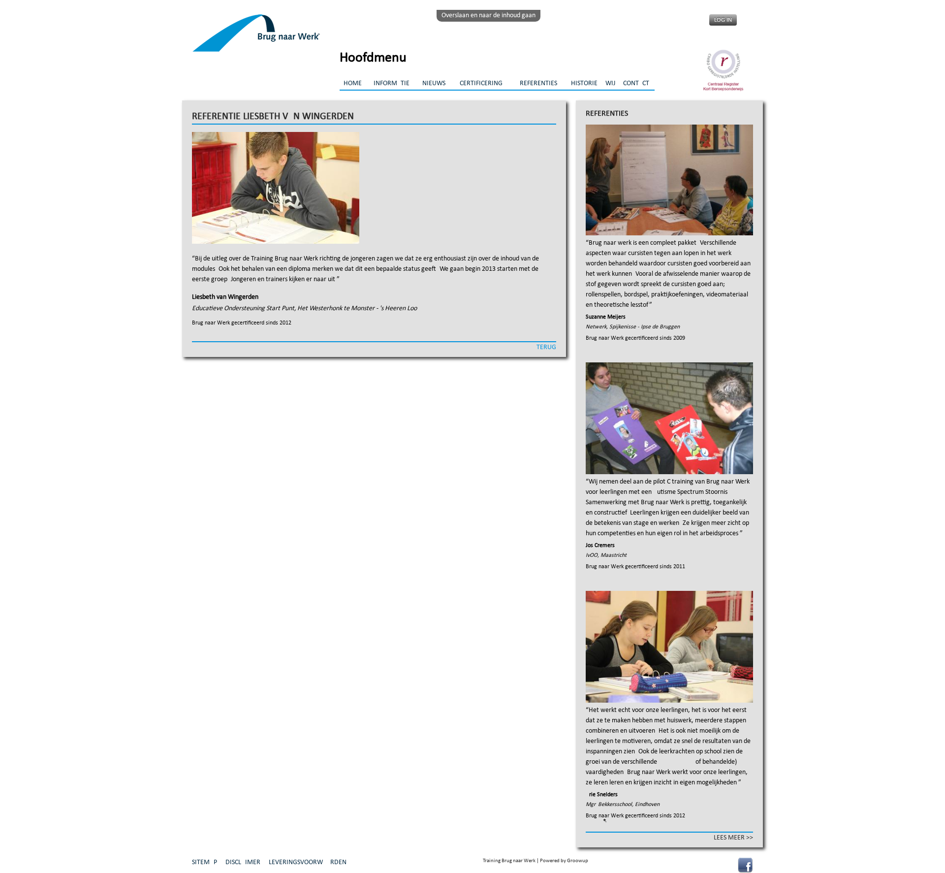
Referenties (538, 83)
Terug (546, 347)
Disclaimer (242, 862)
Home (353, 83)
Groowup (577, 861)
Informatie (392, 83)
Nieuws (433, 83)
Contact (636, 83)
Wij (610, 83)
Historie (584, 83)
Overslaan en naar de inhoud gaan (488, 15)
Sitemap (204, 862)
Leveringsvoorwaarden (307, 862)
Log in (723, 20)
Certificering (481, 83)
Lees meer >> (733, 837)
